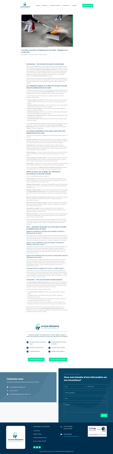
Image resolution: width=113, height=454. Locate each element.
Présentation (66, 5)
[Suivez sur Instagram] (37, 447)
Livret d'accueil (36, 430)
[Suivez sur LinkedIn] (40, 447)
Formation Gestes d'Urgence (58, 351)
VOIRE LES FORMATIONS (58, 359)
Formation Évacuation (34, 351)
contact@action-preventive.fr (71, 436)
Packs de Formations (55, 5)
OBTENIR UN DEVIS (88, 5)
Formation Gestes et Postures (58, 347)
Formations (44, 5)
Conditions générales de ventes (40, 437)
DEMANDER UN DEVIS (36, 359)
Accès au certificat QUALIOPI (39, 441)
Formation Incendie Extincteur (36, 347)
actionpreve (25, 54)
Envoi (104, 415)
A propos (38, 5)
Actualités (74, 5)
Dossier (36, 54)
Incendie (45, 54)
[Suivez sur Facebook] (34, 447)
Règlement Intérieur (37, 434)
